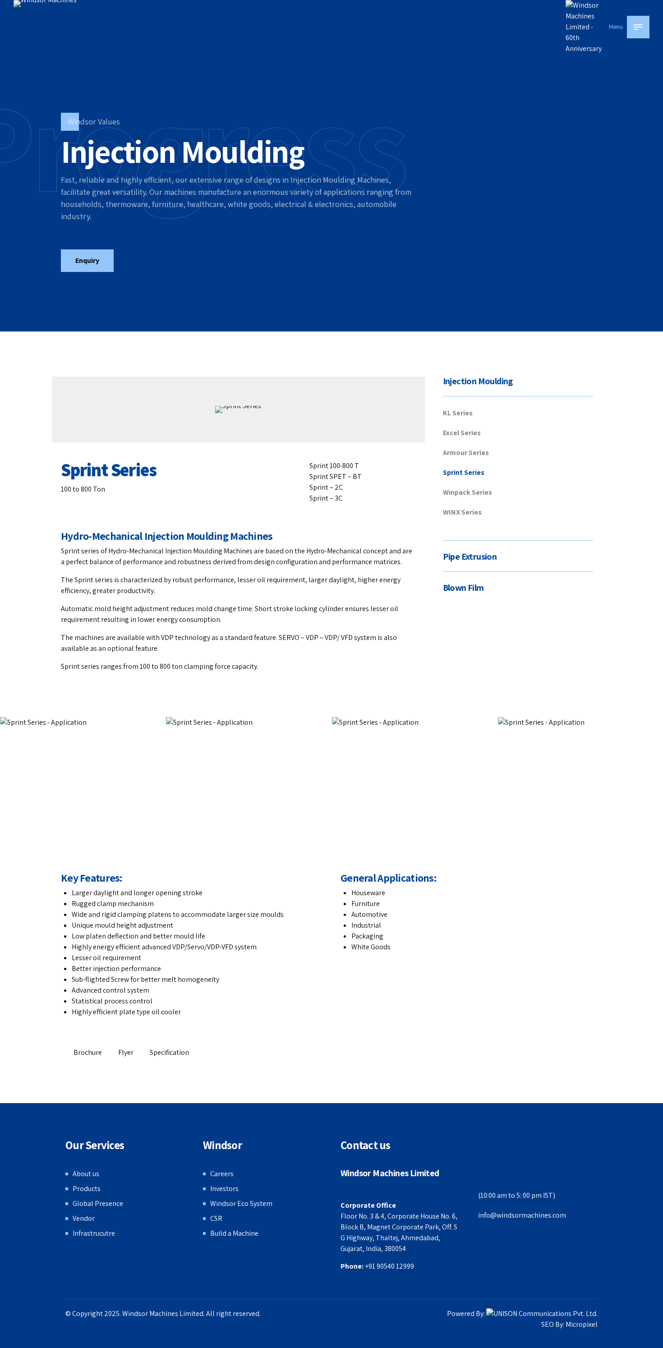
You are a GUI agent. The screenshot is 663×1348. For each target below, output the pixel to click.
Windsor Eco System (241, 1203)
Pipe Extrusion (470, 556)
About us (86, 1173)
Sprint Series (463, 472)
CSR (216, 1218)
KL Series (458, 413)
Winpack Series (467, 492)
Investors (224, 1188)
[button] (609, 809)
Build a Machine (234, 1233)
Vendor (84, 1218)
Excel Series (462, 432)
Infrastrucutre (94, 1233)
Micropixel (582, 1324)
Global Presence (98, 1203)
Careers (222, 1173)
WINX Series (462, 512)
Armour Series (466, 452)
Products (87, 1188)
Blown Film (463, 587)
